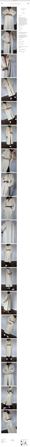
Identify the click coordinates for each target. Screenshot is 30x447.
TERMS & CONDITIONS (3, 441)
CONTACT (2, 442)
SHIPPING (2, 440)
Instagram (12, 440)
